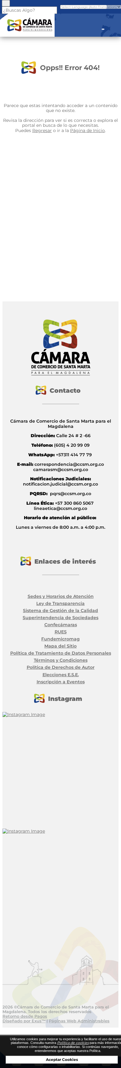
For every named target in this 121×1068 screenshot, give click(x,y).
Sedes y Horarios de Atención (61, 596)
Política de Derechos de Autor (61, 667)
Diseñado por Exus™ (24, 1020)
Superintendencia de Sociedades (60, 617)
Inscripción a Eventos (61, 682)
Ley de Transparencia (60, 603)
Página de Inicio (87, 130)
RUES (61, 632)
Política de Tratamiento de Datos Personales (60, 653)
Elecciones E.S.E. (61, 674)
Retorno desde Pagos (24, 1016)
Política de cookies (73, 1043)
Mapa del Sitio (60, 646)
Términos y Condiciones (60, 660)
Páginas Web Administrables (79, 1020)
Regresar (42, 130)
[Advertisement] (60, 209)
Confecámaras (60, 624)
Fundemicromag (60, 639)
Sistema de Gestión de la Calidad (60, 610)
